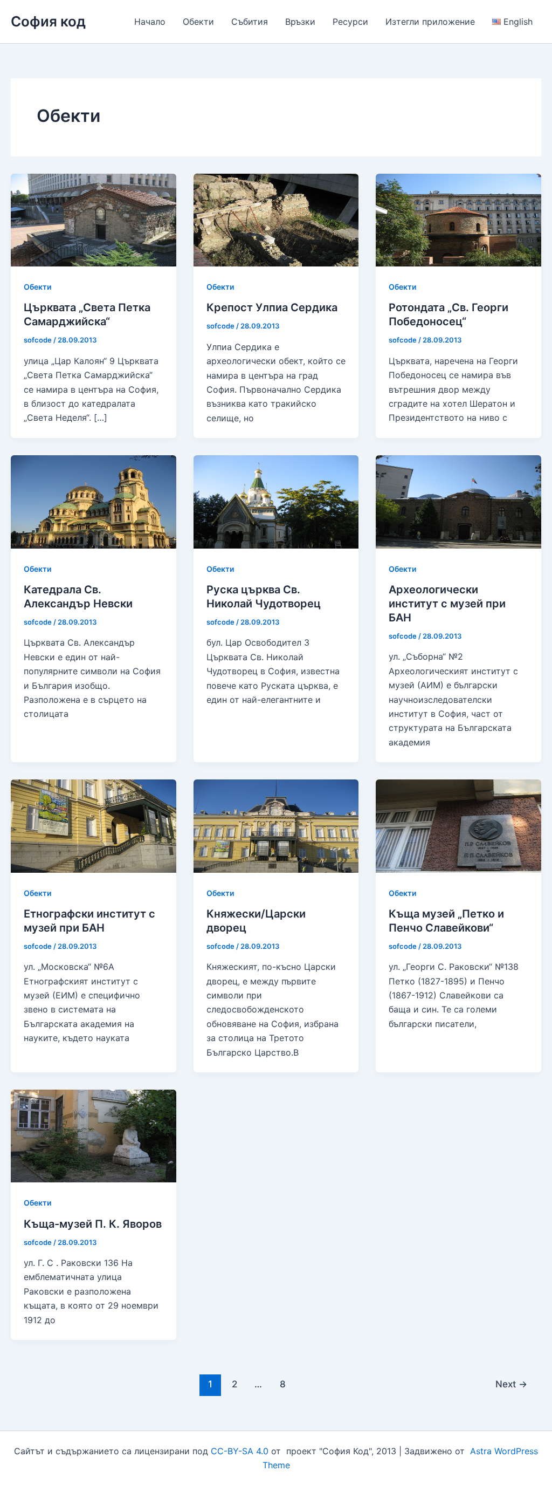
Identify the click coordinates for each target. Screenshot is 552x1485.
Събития (249, 21)
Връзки (300, 21)
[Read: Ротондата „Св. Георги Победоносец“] (458, 219)
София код (48, 21)
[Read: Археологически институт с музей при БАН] (458, 501)
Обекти (198, 21)
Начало (149, 21)
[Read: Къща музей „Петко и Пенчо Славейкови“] (458, 825)
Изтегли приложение (430, 21)
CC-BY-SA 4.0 (239, 1451)
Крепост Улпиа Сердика (271, 307)
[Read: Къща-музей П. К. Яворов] (93, 1135)
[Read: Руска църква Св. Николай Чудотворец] (276, 501)
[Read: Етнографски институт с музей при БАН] (93, 825)
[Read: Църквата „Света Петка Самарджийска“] (93, 219)
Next (511, 1384)
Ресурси (350, 21)
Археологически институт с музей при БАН (447, 603)
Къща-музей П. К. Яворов (93, 1223)
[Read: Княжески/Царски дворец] (276, 825)
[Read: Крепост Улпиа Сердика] (276, 219)
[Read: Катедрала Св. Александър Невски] (93, 501)
